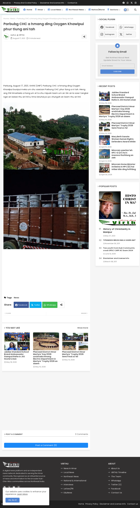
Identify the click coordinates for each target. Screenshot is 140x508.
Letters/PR (68, 488)
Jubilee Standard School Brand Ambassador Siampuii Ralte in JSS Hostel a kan (16, 355)
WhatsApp (116, 480)
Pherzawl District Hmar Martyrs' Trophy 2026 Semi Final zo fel (73, 354)
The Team (116, 476)
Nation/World (98, 9)
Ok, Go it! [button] (12, 500)
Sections (114, 9)
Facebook (22, 305)
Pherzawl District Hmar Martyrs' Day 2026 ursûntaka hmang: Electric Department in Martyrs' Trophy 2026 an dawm (45, 358)
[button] (135, 9)
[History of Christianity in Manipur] (117, 209)
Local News (55, 9)
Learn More (22, 494)
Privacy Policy (91, 504)
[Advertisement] (48, 62)
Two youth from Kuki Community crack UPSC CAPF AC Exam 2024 (119, 249)
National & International (75, 480)
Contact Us (116, 492)
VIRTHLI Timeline (118, 472)
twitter (129, 34)
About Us (7, 3)
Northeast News (76, 9)
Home (29, 9)
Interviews (68, 484)
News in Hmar (70, 468)
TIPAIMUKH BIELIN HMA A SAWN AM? (119, 240)
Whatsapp (51, 305)
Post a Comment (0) (46, 445)
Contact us (72, 3)
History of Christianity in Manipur (116, 231)
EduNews (68, 492)
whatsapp (129, 27)
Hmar (40, 9)
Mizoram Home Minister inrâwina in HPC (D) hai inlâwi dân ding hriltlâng (124, 167)
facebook (110, 27)
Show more (82, 328)
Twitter (37, 305)
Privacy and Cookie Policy (25, 3)
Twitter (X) (116, 484)
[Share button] (61, 305)
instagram (109, 34)
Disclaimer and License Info (52, 3)
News (12, 18)
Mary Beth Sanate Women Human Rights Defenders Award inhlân (124, 139)
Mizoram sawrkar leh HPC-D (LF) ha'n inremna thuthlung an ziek (122, 154)
